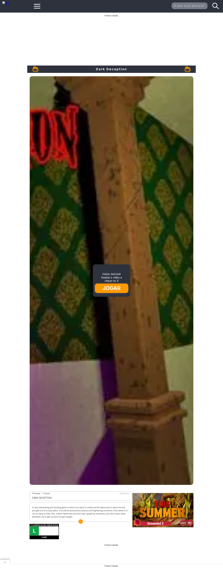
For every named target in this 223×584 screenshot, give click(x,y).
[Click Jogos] (7, 4)
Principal (36, 493)
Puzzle (46, 493)
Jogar (112, 288)
